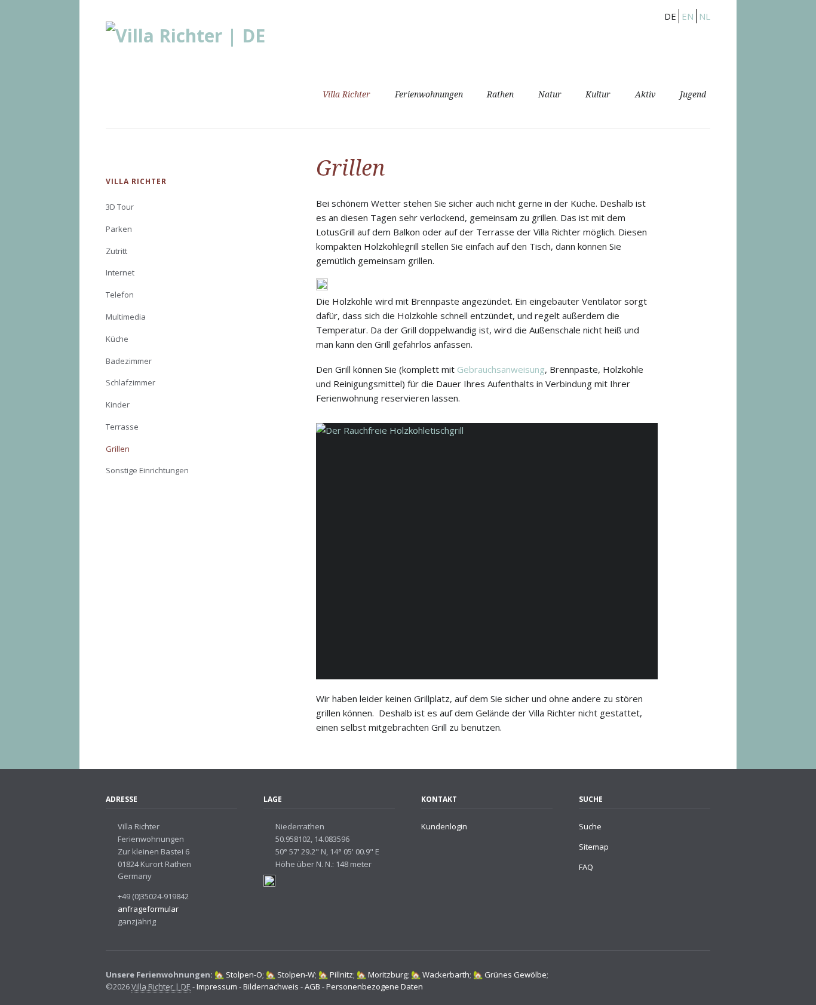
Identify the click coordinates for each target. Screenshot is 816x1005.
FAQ (586, 867)
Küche (117, 338)
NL (704, 16)
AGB (313, 986)
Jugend (693, 94)
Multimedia (126, 316)
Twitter (705, 976)
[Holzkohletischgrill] (487, 551)
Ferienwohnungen (429, 94)
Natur (550, 94)
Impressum (217, 986)
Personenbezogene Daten (374, 986)
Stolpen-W (296, 974)
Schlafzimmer (130, 382)
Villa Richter (346, 94)
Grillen (118, 448)
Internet (120, 272)
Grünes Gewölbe (515, 974)
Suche (590, 826)
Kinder (118, 404)
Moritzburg (387, 974)
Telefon (120, 294)
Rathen (500, 94)
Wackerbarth (446, 974)
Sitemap (594, 846)
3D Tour (120, 206)
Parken (119, 228)
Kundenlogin (444, 826)
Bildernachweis (271, 986)
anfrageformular (148, 908)
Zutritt (116, 251)
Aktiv (645, 94)
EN (688, 16)
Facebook (688, 976)
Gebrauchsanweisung (501, 369)
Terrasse (122, 426)
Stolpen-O (244, 974)
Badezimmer (129, 361)
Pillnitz (341, 974)
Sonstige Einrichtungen (147, 470)
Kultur (598, 94)
